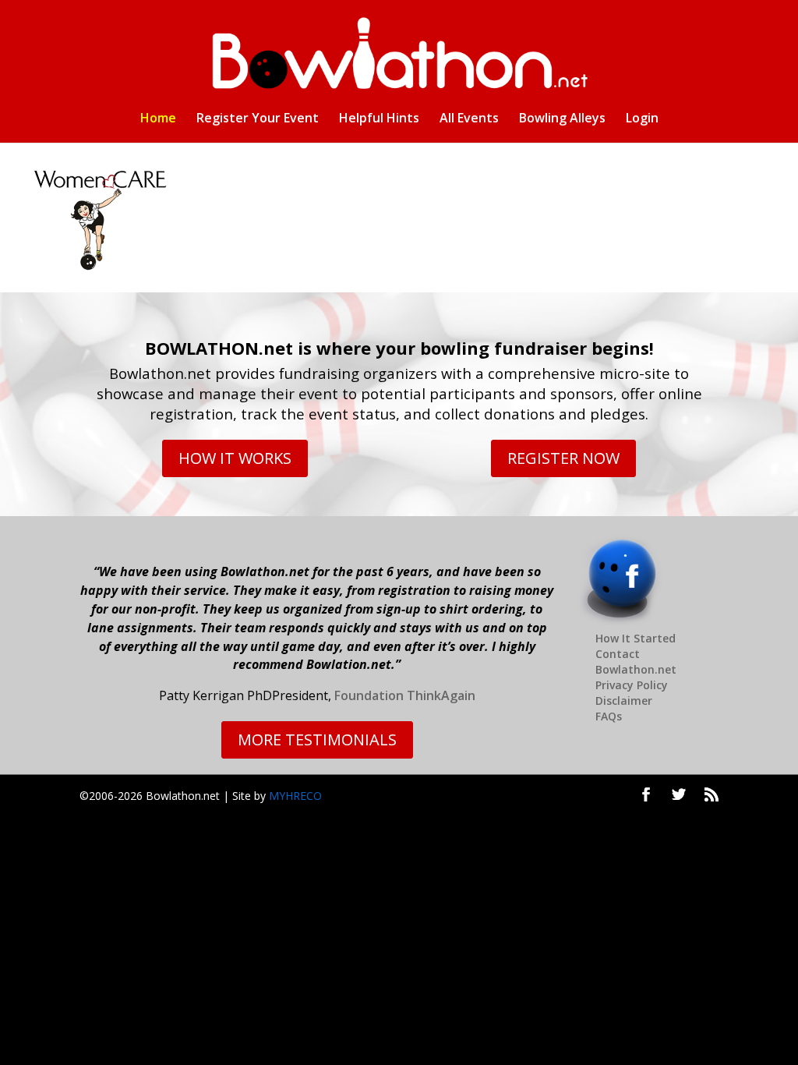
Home (158, 119)
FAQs (608, 716)
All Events (469, 119)
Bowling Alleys (562, 119)
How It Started (635, 638)
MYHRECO (295, 795)
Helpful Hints (379, 119)
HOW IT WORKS (234, 458)
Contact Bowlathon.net (635, 661)
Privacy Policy (631, 685)
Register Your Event (257, 119)
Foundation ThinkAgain (404, 695)
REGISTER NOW (563, 458)
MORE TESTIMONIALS (317, 739)
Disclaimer (623, 700)
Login (642, 119)
